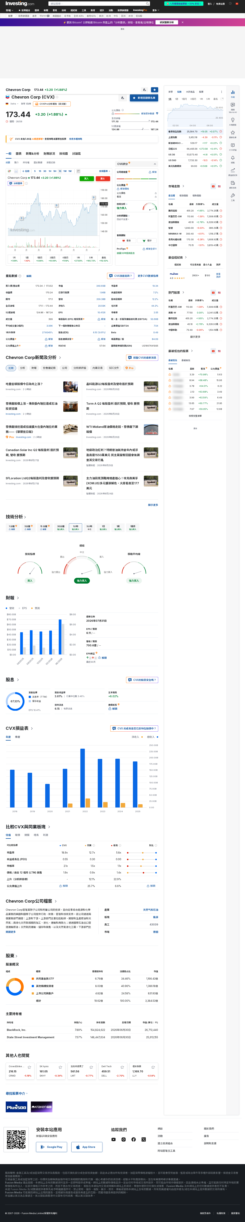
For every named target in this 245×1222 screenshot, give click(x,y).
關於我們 (209, 1128)
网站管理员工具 (166, 1150)
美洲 (101, 15)
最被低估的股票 (178, 351)
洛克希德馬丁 (77, 1066)
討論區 (76, 153)
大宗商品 (190, 91)
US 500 (172, 160)
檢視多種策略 (75, 139)
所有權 (26, 162)
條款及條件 (205, 1213)
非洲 (130, 15)
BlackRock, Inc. (16, 1029)
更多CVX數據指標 (148, 275)
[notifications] (230, 3)
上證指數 (172, 137)
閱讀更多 (11, 931)
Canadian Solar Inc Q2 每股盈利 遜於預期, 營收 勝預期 (32, 452)
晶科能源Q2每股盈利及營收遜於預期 (109, 384)
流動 (160, 1135)
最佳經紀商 (175, 257)
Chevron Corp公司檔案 (29, 901)
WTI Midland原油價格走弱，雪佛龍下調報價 (112, 429)
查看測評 (218, 275)
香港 (34, 15)
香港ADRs (91, 15)
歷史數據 (38, 162)
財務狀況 (49, 153)
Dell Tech (107, 1066)
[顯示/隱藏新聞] (78, 171)
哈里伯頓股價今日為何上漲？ (24, 384)
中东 (116, 15)
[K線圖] (9, 171)
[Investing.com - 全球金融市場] (20, 3)
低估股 (139, 15)
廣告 (206, 1135)
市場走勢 (174, 186)
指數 (179, 91)
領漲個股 (183, 195)
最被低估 (172, 360)
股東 (10, 955)
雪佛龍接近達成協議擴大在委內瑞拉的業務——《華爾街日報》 (31, 429)
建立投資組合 (165, 1143)
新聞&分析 (32, 153)
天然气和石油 (150, 909)
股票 (10, 15)
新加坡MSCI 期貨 (176, 143)
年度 (8, 736)
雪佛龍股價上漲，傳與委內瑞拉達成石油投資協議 (31, 406)
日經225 (172, 148)
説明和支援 (210, 1143)
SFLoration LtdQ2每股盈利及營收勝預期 (32, 478)
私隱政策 (221, 1213)
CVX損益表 (17, 728)
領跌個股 (196, 195)
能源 (155, 917)
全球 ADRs (79, 15)
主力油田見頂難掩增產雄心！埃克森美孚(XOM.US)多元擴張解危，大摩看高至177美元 (112, 483)
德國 (155, 931)
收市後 (67, 15)
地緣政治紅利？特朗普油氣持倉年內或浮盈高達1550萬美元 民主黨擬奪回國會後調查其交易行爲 (113, 455)
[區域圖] (16, 171)
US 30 (171, 154)
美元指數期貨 (174, 166)
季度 (17, 736)
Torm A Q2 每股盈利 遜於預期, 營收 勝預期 (113, 406)
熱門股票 (174, 292)
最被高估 (186, 360)
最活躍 (171, 195)
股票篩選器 (123, 10)
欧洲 (108, 15)
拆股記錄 (51, 162)
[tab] (13, 527)
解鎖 (65, 885)
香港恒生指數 (174, 131)
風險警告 (235, 1213)
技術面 (63, 153)
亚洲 (123, 15)
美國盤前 (57, 15)
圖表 (19, 153)
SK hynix (44, 1066)
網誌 (160, 1128)
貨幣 (170, 91)
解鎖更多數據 (147, 113)
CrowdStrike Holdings (20, 1066)
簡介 (16, 162)
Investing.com (13, 414)
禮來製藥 (137, 1066)
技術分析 (14, 516)
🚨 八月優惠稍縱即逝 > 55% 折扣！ (183, 3)
